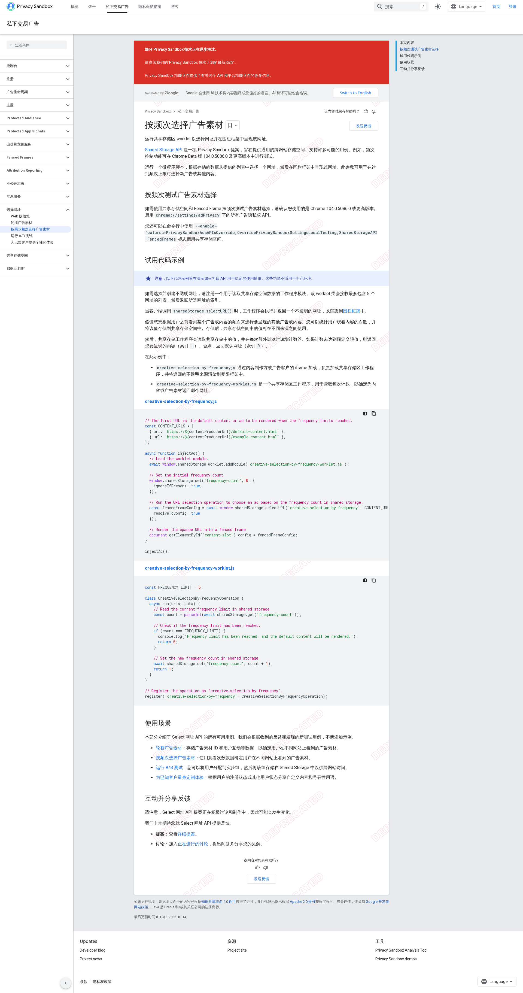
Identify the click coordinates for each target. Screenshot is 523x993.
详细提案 (186, 834)
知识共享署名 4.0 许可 (218, 902)
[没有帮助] (374, 111)
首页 (496, 6)
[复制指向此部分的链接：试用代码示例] (189, 260)
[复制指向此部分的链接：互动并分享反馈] (196, 799)
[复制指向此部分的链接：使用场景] (176, 724)
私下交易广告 (117, 6)
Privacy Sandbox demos (396, 959)
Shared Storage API (164, 149)
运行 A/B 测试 (169, 767)
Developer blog (92, 950)
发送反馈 (363, 125)
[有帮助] (366, 111)
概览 (74, 6)
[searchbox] (37, 45)
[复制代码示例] (373, 413)
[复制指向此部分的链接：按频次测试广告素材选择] (222, 195)
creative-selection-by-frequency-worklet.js (190, 568)
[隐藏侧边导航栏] (65, 983)
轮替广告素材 (169, 748)
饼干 (92, 6)
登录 (512, 6)
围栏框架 (351, 311)
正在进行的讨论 (193, 843)
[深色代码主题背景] (365, 413)
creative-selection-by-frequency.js (181, 401)
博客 (175, 6)
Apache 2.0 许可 (302, 902)
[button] (32, 66)
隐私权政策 (102, 981)
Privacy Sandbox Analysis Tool (401, 950)
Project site (237, 950)
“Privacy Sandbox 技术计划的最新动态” (201, 62)
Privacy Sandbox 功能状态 (167, 75)
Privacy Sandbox (158, 111)
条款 (83, 981)
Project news (91, 959)
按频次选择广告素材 (175, 757)
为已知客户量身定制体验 (180, 777)
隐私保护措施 (149, 6)
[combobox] (401, 6)
